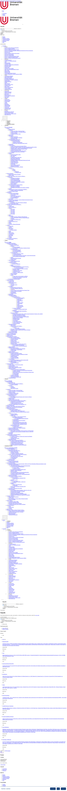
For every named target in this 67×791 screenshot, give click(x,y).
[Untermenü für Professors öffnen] (12, 177)
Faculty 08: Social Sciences (9, 54)
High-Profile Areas (8, 114)
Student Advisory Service (9, 84)
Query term (2, 28)
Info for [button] (4, 520)
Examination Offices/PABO (9, 78)
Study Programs (7, 83)
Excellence (6, 110)
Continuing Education (6, 39)
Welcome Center (7, 72)
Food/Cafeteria (7, 99)
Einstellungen (53, 788)
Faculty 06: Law (7, 52)
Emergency (4, 770)
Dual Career (7, 93)
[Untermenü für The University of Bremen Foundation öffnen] (21, 476)
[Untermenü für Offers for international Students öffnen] (21, 326)
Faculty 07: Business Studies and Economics (12, 53)
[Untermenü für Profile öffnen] (9, 128)
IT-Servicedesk (7, 101)
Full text (3, 29)
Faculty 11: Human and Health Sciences (11, 57)
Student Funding (7, 62)
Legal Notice (5, 768)
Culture (6, 102)
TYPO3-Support (7, 750)
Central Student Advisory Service (10, 73)
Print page (2, 752)
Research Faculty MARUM (9, 111)
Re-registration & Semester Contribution (11, 79)
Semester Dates (7, 80)
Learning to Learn (8, 85)
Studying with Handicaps (9, 87)
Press (3, 42)
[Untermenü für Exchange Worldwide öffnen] (20, 308)
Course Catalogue (8, 88)
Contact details (2, 764)
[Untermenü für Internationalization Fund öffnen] (19, 425)
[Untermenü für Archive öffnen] (11, 208)
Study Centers (7, 70)
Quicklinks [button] (4, 528)
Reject (58, 788)
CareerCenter (7, 91)
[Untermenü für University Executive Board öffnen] (18, 193)
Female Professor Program (9, 112)
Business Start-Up (8, 94)
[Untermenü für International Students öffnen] (16, 324)
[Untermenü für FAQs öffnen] (13, 275)
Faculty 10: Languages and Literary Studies (12, 56)
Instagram (4, 785)
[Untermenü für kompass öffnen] (16, 327)
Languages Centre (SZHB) (9, 68)
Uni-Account (7, 107)
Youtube (4, 784)
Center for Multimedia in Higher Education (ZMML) (13, 74)
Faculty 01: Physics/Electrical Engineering (12, 47)
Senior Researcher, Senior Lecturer (10, 113)
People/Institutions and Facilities (7, 30)
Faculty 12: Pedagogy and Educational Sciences (12, 58)
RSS (1, 751)
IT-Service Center (7, 66)
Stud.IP (6, 82)
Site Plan (6, 103)
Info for (4, 36)
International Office (8, 65)
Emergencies (7, 104)
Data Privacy (5, 769)
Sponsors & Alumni (6, 40)
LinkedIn (4, 786)
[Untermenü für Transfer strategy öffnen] (14, 145)
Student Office (7, 67)
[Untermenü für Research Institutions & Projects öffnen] (17, 394)
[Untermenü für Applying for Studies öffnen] (16, 262)
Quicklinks (4, 45)
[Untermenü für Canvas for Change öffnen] (17, 477)
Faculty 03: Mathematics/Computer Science (12, 49)
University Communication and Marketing (12, 64)
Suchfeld (1, 617)
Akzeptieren (63, 788)
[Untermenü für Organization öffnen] (11, 192)
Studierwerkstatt (7, 71)
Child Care (6, 97)
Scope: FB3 (4, 628)
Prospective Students (6, 38)
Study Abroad (7, 86)
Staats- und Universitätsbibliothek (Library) (12, 69)
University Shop (7, 106)
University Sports (7, 100)
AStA (6, 61)
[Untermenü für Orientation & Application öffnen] (15, 243)
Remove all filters (5, 629)
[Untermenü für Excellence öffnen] (12, 130)
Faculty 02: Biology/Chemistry (10, 48)
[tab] (35, 624)
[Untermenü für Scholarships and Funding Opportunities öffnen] (26, 311)
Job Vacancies (7, 96)
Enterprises (4, 41)
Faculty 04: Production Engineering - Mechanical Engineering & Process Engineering (19, 50)
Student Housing (7, 105)
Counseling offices (8, 63)
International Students (8, 77)
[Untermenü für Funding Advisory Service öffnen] (17, 409)
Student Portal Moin (8, 81)
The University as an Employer (10, 95)
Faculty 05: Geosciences (9, 51)
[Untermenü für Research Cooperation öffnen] (14, 460)
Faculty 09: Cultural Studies (9, 55)
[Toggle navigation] (22, 24)
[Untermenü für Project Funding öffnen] (14, 359)
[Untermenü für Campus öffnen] (9, 225)
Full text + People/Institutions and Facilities (9, 31)
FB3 (3, 639)
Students (4, 37)
